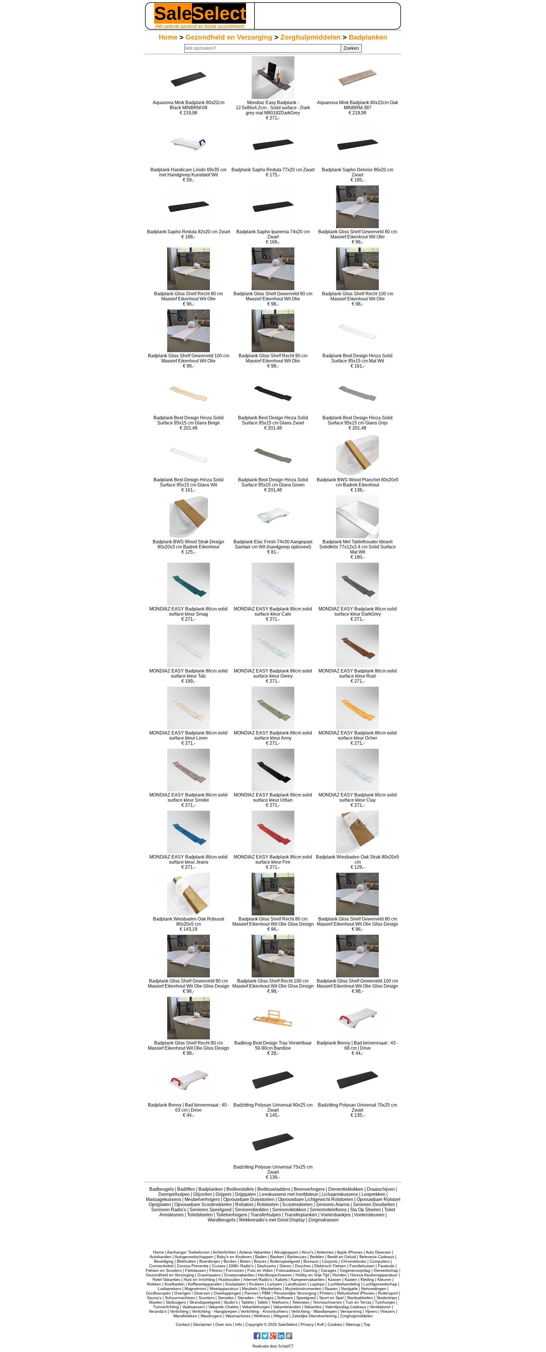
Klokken (154, 1284)
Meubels (249, 1288)
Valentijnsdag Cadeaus (345, 1306)
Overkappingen (227, 1293)
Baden (261, 1256)
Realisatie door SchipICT (273, 1346)
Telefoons (280, 1302)
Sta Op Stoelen (366, 1209)
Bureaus (310, 1261)
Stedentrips (387, 1297)
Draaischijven (381, 1189)
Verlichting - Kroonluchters (264, 1311)
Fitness (215, 1270)
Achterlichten (224, 1252)
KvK (320, 1324)
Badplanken (368, 37)
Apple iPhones (350, 1252)
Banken (277, 1256)
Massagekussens (164, 1199)
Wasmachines (238, 1316)
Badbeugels (162, 1189)
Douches (303, 1266)
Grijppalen (246, 1194)
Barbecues (297, 1256)
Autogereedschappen (194, 1256)
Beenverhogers (310, 1189)
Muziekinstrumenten (303, 1288)
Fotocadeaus (288, 1270)
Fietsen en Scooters (164, 1270)
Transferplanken (301, 1214)
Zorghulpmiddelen (310, 37)
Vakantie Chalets (223, 1306)
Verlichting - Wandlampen (314, 1311)
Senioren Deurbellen (374, 1204)
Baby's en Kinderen (234, 1256)
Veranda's (158, 1311)
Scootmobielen (298, 1204)
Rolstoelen (268, 1204)
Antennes (325, 1252)
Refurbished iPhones (356, 1293)
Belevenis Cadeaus (376, 1256)
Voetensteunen (370, 1214)
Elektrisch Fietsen (330, 1266)
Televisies (300, 1302)
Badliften (186, 1189)
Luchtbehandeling (344, 1284)
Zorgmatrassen (323, 1219)
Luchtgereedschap (380, 1284)
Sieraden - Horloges (255, 1297)
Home (168, 37)
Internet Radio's (257, 1279)
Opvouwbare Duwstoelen (249, 1199)
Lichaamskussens (340, 1194)
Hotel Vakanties (166, 1279)
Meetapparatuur (224, 1288)
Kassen (334, 1279)
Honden (339, 1275)
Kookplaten (236, 1284)
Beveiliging (163, 1261)
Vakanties (313, 1306)
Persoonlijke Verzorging (295, 1293)
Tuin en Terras (358, 1302)
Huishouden (229, 1279)
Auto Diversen (378, 1252)
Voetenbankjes (336, 1214)
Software (285, 1297)
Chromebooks (353, 1261)
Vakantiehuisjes (256, 1306)
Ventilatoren (380, 1306)
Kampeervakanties (307, 1279)
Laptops (317, 1284)
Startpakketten (360, 1297)
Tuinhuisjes (385, 1302)
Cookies (335, 1324)
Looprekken (373, 1194)
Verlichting (179, 1311)
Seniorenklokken (289, 1209)
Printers (327, 1293)
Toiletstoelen (200, 1214)
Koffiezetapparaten (205, 1284)
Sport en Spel (331, 1297)
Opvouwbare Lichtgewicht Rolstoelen (316, 1199)
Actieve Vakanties (255, 1252)
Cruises (219, 1266)
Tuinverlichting (166, 1306)
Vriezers (387, 1311)
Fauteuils (386, 1266)
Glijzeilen (203, 1194)
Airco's (307, 1252)
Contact (183, 1324)
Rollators (245, 1204)
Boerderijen (209, 1261)
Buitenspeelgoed (285, 1261)
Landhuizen (296, 1284)
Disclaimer (202, 1324)
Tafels (262, 1302)
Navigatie (349, 1288)
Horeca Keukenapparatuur (374, 1275)
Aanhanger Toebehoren (188, 1252)
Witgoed (281, 1316)
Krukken (256, 1284)
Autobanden (160, 1256)
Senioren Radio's (169, 1209)
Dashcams (266, 1266)
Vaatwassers (193, 1306)
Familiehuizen (362, 1266)
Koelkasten (175, 1284)
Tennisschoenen (327, 1302)
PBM (266, 1293)
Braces (260, 1261)
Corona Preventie (192, 1266)
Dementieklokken (346, 1189)
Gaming (310, 1270)
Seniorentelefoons (329, 1209)
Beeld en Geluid (341, 1256)
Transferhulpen (266, 1214)
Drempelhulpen (174, 1194)
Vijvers (371, 1311)
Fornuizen (235, 1270)
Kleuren (384, 1279)
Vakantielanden (287, 1306)
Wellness (262, 1316)
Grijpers (224, 1194)
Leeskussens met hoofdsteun (289, 1194)
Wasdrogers (211, 1316)
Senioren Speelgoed (211, 1209)
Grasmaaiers (209, 1275)
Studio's (231, 1302)
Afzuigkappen (286, 1252)
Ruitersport (388, 1293)
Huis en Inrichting (199, 1279)
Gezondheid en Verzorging (228, 37)
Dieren (285, 1266)
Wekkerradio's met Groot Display (272, 1219)
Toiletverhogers (232, 1214)
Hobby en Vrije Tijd (312, 1275)
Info (238, 1324)
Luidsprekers (169, 1288)
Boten (245, 1261)
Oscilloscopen (158, 1293)
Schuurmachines (180, 1297)
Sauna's (154, 1297)
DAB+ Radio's (241, 1266)
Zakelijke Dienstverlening (314, 1316)
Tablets (247, 1302)
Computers (380, 1261)
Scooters (206, 1297)
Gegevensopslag (355, 1270)
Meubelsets (271, 1288)
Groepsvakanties (239, 1275)
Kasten (351, 1279)
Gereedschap (386, 1270)
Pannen (251, 1293)
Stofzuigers (176, 1302)
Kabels (281, 1279)
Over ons (223, 1324)
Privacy (307, 1324)
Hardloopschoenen (275, 1275)
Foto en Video (260, 1270)
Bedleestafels (240, 1189)
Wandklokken (185, 1316)
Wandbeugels (222, 1219)
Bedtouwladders (274, 1189)
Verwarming (351, 1311)
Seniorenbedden (252, 1209)
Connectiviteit (161, 1266)
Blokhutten (186, 1261)
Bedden (317, 1256)
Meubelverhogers (203, 1199)
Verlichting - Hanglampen (214, 1311)
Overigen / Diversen (192, 1293)
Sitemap (353, 1324)
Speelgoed (306, 1297)
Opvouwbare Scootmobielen (203, 1204)
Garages (328, 1270)
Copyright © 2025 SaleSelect (271, 1324)
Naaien (331, 1288)
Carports (330, 1261)
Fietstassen (195, 1270)
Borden (230, 1261)
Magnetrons (195, 1288)
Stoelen (155, 1302)
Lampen (274, 1284)
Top (367, 1324)
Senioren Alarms (333, 1204)
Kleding (367, 1279)
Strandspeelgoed (204, 1302)
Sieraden (226, 1297)
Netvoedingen (373, 1288)
